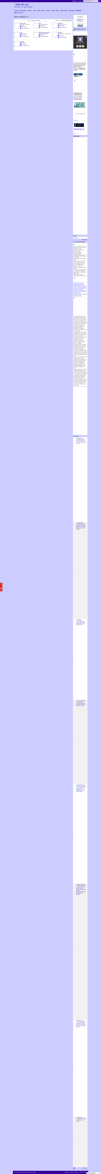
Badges (66, 1172)
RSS (74, 1168)
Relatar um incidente (74, 1172)
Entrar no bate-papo (91, 1173)
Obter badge (84, 239)
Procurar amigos (29, 20)
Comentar (24, 26)
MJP (40, 23)
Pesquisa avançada (35, 20)
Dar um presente (25, 28)
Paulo (21, 32)
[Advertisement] (78, 161)
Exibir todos (84, 1168)
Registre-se (75, 1)
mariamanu (60, 23)
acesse (81, 21)
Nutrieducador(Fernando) (44, 32)
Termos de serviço (83, 1172)
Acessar (80, 1)
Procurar (99, 1)
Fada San (22, 41)
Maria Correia (23, 23)
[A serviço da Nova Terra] (79, 85)
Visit (75, 120)
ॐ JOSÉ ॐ (60, 32)
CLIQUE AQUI (77, 99)
